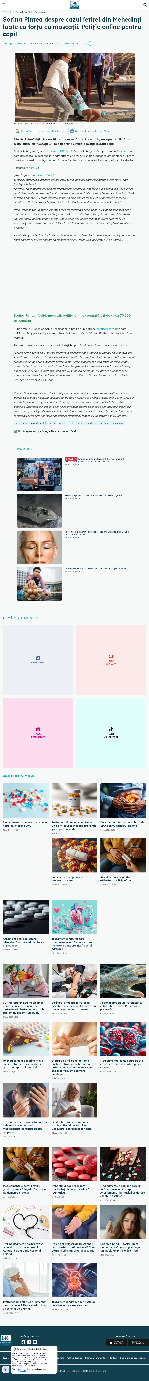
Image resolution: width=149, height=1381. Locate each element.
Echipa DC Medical (15, 43)
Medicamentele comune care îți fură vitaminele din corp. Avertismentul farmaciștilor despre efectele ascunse (122, 1191)
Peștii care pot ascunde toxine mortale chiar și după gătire (93, 459)
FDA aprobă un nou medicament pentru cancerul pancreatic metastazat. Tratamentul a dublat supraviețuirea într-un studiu (25, 1007)
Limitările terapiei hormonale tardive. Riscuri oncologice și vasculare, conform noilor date (72, 1125)
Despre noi (7, 1358)
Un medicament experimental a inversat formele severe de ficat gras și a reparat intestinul (24, 1064)
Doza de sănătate (24, 12)
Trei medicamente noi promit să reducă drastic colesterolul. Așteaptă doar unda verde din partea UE (23, 1249)
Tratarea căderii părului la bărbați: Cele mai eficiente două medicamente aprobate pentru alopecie (25, 1127)
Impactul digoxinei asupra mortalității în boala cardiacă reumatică (70, 1189)
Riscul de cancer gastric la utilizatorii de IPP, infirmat (117, 878)
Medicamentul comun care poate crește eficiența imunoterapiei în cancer (121, 1064)
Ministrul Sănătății (61, 151)
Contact (113, 1358)
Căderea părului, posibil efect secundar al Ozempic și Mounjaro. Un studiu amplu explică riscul (121, 1247)
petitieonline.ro (105, 329)
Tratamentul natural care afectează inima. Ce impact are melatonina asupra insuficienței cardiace (72, 944)
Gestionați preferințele (96, 1358)
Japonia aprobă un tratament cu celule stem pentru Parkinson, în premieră (121, 1006)
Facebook (122, 151)
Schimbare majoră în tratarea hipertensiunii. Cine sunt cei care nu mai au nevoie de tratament (74, 1006)
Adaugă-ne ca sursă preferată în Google (43, 131)
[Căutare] (145, 5)
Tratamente (41, 12)
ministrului (32, 168)
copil (103, 202)
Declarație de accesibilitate (133, 1358)
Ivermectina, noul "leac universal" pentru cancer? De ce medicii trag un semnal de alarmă (25, 1305)
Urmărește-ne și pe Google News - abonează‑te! (47, 431)
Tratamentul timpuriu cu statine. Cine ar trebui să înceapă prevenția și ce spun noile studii (74, 826)
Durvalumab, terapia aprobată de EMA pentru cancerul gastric (122, 824)
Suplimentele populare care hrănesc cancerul (69, 878)
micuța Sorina (44, 175)
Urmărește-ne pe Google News (92, 131)
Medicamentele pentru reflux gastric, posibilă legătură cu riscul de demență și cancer (25, 1189)
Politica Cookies (74, 1358)
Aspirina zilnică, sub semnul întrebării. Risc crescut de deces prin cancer (23, 942)
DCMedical (8, 12)
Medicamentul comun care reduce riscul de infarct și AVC (25, 824)
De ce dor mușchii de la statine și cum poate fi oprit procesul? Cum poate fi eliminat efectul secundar (73, 1247)
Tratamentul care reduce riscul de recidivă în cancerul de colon (74, 1303)
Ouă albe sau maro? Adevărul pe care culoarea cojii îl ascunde (95, 532)
